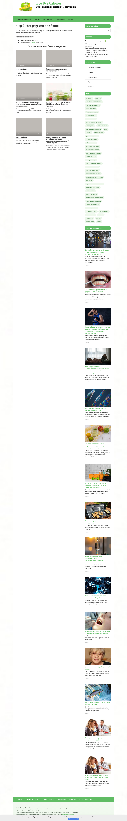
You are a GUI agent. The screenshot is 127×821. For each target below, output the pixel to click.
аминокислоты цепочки (93, 105)
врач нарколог (90, 126)
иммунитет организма (92, 146)
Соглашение (61, 799)
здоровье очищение (91, 139)
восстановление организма (94, 122)
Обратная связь (33, 799)
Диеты (37, 19)
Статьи (70, 19)
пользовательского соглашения (57, 819)
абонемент (89, 98)
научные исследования (92, 187)
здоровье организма (92, 136)
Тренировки (60, 19)
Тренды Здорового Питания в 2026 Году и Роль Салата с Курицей (58, 104)
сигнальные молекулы (92, 204)
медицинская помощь (92, 170)
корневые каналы (91, 156)
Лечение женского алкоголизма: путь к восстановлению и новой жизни (96, 777)
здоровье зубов (98, 132)
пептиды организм (91, 194)
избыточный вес (91, 143)
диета (105, 129)
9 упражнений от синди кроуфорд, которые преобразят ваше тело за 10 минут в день (57, 140)
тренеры (100, 215)
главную (33, 42)
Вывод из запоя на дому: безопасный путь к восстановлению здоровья (94, 558)
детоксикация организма (93, 129)
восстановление (90, 119)
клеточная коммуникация (93, 153)
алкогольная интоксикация (94, 102)
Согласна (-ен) (73, 819)
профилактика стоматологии (94, 197)
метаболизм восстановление (94, 177)
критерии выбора (91, 160)
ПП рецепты (47, 19)
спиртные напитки (91, 208)
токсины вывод (90, 215)
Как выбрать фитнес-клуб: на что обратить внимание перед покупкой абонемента (97, 252)
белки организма (91, 108)
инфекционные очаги (92, 149)
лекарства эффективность (93, 163)
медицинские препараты (93, 173)
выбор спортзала (102, 126)
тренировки (89, 218)
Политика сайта (48, 799)
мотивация (89, 180)
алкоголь (98, 98)
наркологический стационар (94, 184)
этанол (99, 221)
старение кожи (104, 211)
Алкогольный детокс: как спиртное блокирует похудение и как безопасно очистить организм (97, 446)
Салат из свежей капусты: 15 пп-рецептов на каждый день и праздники (29, 104)
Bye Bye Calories (49, 3)
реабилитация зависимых (93, 201)
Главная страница (24, 19)
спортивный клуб (91, 211)
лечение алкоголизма (92, 167)
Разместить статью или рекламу (80, 799)
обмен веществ (90, 191)
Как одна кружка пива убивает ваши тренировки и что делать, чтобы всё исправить (96, 485)
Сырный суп (21, 69)
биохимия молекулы (92, 112)
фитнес (98, 218)
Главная (21, 799)
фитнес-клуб (90, 221)
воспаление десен (91, 115)
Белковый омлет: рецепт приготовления (56, 70)
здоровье (88, 132)
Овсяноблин (21, 137)
